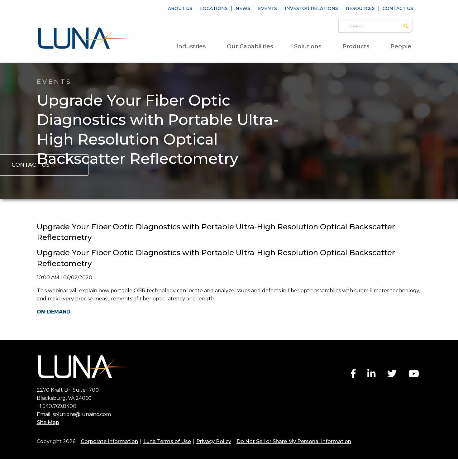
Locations (214, 8)
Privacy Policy (213, 441)
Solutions (307, 46)
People (400, 46)
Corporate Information (109, 441)
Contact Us (398, 8)
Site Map (48, 422)
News (243, 8)
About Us (180, 8)
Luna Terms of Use (167, 441)
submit (408, 26)
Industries (191, 46)
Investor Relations (311, 8)
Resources (360, 8)
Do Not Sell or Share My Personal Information (293, 441)
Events (267, 8)
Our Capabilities (250, 46)
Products (355, 46)
